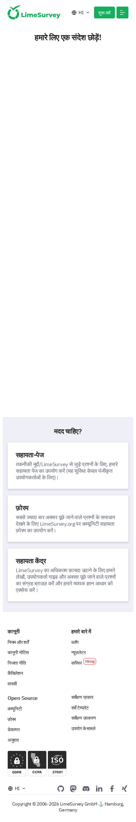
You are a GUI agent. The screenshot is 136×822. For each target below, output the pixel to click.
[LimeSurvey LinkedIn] (99, 788)
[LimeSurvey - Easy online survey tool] (34, 12)
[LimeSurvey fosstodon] (73, 788)
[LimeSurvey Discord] (86, 788)
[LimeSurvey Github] (61, 788)
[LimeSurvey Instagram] (124, 788)
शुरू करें (104, 13)
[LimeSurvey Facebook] (112, 788)
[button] (122, 12)
